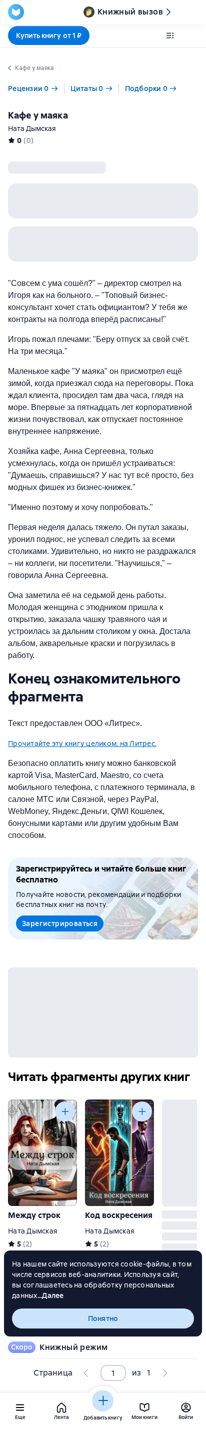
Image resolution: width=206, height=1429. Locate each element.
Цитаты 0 (87, 88)
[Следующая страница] (164, 1373)
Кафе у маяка (38, 115)
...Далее (51, 1295)
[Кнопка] (65, 1112)
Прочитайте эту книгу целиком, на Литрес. (82, 743)
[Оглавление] (170, 36)
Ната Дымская (32, 128)
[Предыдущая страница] (86, 1373)
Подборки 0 (146, 88)
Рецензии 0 (28, 88)
